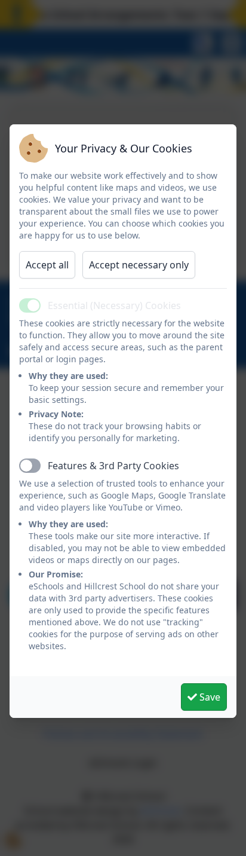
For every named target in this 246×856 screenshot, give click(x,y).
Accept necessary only (139, 264)
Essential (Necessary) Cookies (114, 305)
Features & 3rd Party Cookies (113, 465)
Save (208, 697)
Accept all (47, 264)
